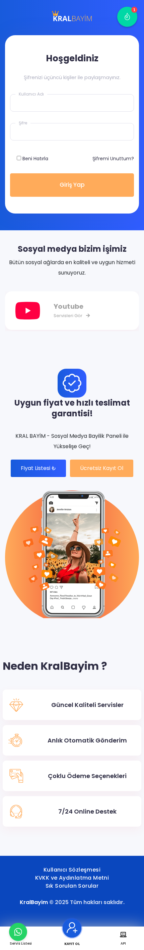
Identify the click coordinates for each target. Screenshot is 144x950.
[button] (127, 17)
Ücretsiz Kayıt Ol (101, 468)
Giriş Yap (72, 185)
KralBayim (34, 902)
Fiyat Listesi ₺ (38, 468)
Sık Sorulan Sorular (72, 886)
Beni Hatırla (35, 158)
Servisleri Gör (68, 315)
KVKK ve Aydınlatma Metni (72, 878)
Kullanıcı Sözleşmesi (72, 870)
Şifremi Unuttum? (113, 158)
